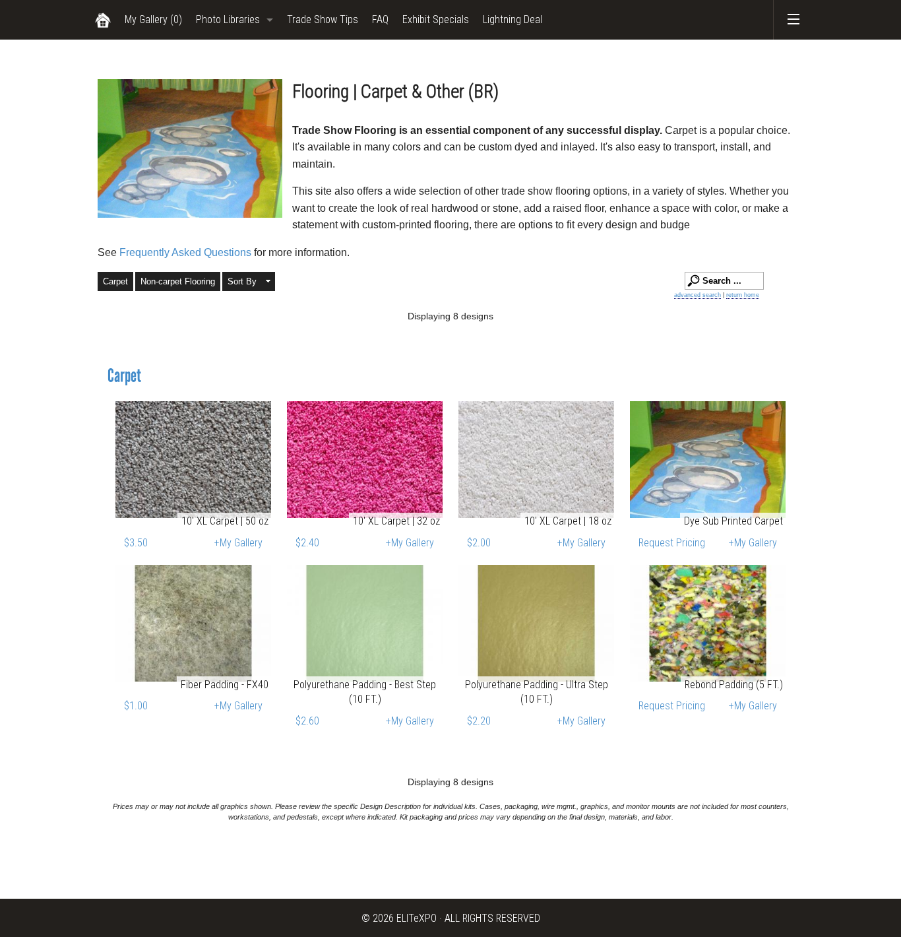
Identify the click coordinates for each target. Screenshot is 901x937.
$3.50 (136, 542)
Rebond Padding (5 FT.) (734, 684)
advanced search (697, 295)
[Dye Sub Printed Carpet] (708, 459)
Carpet (115, 281)
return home (742, 295)
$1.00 (136, 705)
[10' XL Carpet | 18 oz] (536, 459)
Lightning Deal (512, 19)
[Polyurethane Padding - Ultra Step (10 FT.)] (536, 623)
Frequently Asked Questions (186, 252)
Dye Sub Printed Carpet (733, 521)
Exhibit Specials (435, 19)
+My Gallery (238, 542)
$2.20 (479, 721)
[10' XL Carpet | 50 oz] (193, 459)
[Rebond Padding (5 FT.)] (708, 623)
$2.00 (479, 542)
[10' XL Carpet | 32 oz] (365, 459)
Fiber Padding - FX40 (224, 684)
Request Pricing (671, 542)
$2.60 (307, 721)
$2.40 (307, 542)
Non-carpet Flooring (177, 281)
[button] (248, 282)
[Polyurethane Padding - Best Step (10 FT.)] (365, 623)
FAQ (380, 19)
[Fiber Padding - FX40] (193, 623)
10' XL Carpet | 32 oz (396, 521)
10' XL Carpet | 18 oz (567, 521)
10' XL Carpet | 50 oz (224, 521)
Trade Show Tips (322, 19)
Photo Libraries (228, 19)
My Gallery (153, 19)
